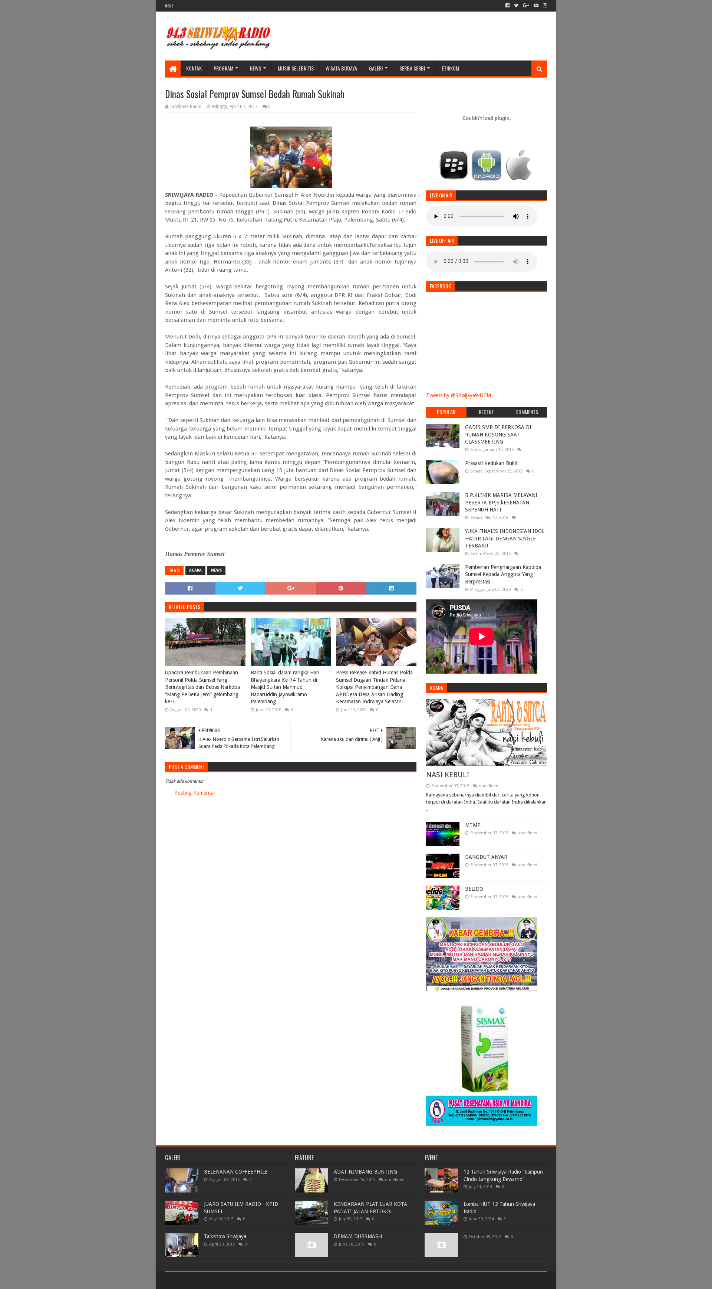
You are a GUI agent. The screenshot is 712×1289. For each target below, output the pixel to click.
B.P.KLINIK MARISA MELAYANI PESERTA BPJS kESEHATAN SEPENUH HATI (501, 502)
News (255, 68)
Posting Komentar (194, 793)
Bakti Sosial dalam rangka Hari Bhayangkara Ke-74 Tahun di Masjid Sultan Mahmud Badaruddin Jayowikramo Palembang (285, 687)
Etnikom (450, 68)
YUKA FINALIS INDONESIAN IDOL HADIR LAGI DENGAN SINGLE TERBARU (504, 538)
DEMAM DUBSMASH (358, 1236)
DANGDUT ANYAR (486, 857)
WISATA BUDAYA (341, 68)
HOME (169, 6)
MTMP (473, 825)
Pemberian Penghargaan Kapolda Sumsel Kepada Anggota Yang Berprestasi (503, 574)
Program (223, 68)
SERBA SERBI (412, 68)
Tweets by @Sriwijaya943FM (458, 395)
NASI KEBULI (447, 774)
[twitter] (516, 5)
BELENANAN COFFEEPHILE (236, 1172)
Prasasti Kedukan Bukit (491, 463)
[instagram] (544, 5)
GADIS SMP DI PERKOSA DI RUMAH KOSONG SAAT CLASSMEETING (498, 434)
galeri (376, 68)
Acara (195, 570)
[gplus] (526, 5)
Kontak (194, 68)
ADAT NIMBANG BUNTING (365, 1172)
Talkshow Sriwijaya (225, 1236)
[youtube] (536, 5)
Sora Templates (206, 1280)
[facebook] (507, 5)
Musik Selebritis (296, 68)
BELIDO (474, 889)
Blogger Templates (248, 1280)
